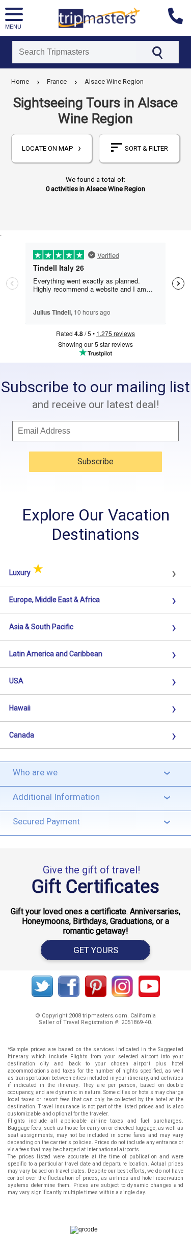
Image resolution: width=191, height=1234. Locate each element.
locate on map (51, 148)
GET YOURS (95, 950)
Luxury (26, 572)
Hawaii (20, 708)
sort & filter (146, 148)
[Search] (157, 52)
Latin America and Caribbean (55, 654)
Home (20, 81)
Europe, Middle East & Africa (54, 600)
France (57, 81)
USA (16, 681)
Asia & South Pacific (41, 627)
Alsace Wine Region (114, 81)
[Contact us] (179, 18)
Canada (21, 735)
